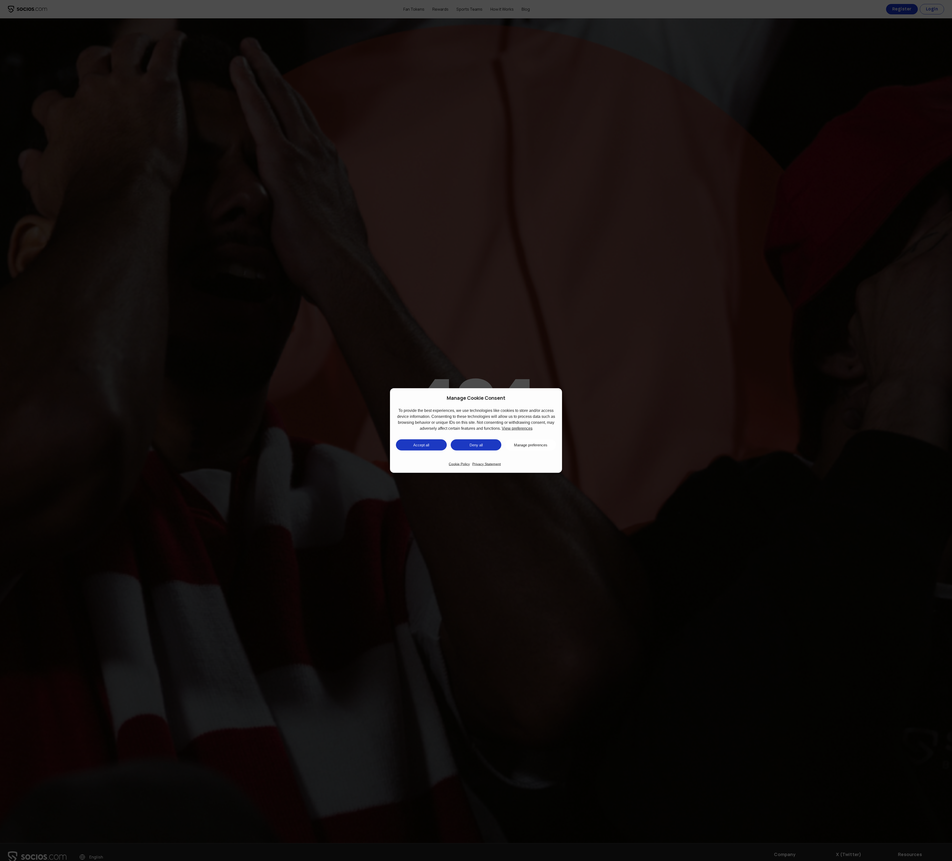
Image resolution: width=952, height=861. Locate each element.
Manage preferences (530, 445)
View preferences (517, 428)
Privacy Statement (486, 464)
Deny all (476, 445)
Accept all (421, 445)
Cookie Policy (459, 464)
